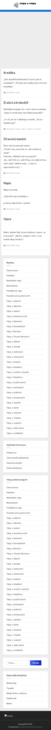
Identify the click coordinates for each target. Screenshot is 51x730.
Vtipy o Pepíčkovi (15, 377)
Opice (7, 219)
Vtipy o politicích (14, 392)
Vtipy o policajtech (15, 387)
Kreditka (9, 73)
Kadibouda (11, 698)
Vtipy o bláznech (14, 321)
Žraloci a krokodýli (15, 102)
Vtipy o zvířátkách (15, 433)
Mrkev (9, 703)
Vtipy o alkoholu (14, 306)
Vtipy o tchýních (14, 413)
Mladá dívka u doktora (17, 693)
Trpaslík (10, 688)
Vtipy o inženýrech (15, 357)
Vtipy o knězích (14, 362)
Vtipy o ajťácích (14, 301)
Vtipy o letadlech (14, 367)
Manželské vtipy (13, 92)
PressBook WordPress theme (30, 727)
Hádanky (11, 275)
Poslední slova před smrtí (18, 296)
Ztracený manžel (14, 139)
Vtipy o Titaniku (14, 418)
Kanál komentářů (14, 463)
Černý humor (12, 270)
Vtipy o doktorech (15, 352)
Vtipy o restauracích (16, 397)
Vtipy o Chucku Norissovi (18, 336)
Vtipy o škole (13, 408)
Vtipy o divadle (13, 347)
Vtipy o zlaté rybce (15, 428)
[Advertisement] (25, 38)
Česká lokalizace (14, 468)
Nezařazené (12, 286)
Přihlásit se (11, 453)
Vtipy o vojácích (14, 423)
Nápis (7, 183)
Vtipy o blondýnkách (16, 326)
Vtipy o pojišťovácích (16, 382)
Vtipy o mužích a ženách (31, 129)
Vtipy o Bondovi (14, 331)
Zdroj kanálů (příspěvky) (18, 458)
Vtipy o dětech (13, 341)
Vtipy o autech (13, 311)
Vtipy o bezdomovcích (17, 316)
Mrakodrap (11, 683)
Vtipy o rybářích (14, 403)
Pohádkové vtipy (14, 291)
